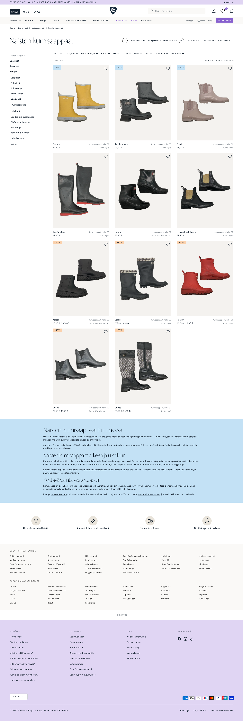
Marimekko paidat (207, 556)
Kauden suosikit (101, 20)
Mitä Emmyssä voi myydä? (22, 664)
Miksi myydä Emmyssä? (21, 653)
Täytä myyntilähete (19, 642)
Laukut (56, 20)
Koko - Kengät (88, 53)
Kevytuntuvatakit (17, 590)
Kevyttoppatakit (206, 586)
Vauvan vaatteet (55, 598)
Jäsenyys (189, 20)
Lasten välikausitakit (57, 590)
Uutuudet (119, 20)
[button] (232, 11)
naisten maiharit (70, 473)
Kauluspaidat (129, 598)
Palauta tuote (76, 642)
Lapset (37, 11)
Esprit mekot (91, 560)
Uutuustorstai (91, 586)
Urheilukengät (17, 138)
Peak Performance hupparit (135, 556)
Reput (50, 603)
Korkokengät (17, 93)
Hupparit (203, 594)
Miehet (27, 11)
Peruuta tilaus (76, 647)
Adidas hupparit (17, 556)
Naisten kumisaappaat (54, 28)
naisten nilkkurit (51, 473)
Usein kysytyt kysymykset (23, 680)
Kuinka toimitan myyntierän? (24, 674)
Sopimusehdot (77, 636)
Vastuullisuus (133, 653)
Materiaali (176, 53)
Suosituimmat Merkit (76, 20)
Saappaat (15, 77)
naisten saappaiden (94, 469)
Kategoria (70, 53)
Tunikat (88, 598)
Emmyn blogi (133, 647)
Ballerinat (15, 83)
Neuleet (164, 594)
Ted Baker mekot (130, 560)
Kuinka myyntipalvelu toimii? (24, 658)
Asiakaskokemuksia (136, 636)
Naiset (14, 11)
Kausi (136, 53)
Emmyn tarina (133, 642)
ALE (132, 20)
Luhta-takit (204, 560)
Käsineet (203, 590)
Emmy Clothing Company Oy (32, 710)
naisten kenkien (59, 494)
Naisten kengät (23, 28)
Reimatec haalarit (17, 572)
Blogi (210, 20)
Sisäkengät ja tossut (21, 122)
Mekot (12, 598)
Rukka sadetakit (55, 572)
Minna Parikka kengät (170, 564)
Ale (126, 53)
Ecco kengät (128, 564)
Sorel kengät (53, 568)
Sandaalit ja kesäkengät (22, 117)
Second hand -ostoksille (82, 653)
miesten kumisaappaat (149, 494)
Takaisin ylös (121, 615)
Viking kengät (129, 568)
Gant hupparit (54, 556)
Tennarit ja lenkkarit (20, 132)
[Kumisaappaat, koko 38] (205, 103)
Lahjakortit (90, 603)
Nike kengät (204, 564)
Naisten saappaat (37, 28)
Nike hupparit (91, 556)
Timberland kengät (93, 568)
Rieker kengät (16, 568)
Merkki (56, 53)
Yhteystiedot (133, 658)
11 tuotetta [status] (58, 60)
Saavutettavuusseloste (221, 710)
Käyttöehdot (200, 710)
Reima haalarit (205, 568)
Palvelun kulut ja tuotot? (22, 669)
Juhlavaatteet (54, 594)
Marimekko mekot (17, 560)
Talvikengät (16, 127)
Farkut (12, 594)
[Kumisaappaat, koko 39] (143, 103)
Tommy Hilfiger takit (57, 564)
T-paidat (127, 594)
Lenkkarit (127, 590)
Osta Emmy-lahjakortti (81, 669)
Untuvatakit (128, 586)
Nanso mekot (53, 560)
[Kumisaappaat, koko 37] (81, 103)
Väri (147, 53)
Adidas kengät (91, 564)
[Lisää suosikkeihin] (105, 68)
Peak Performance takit (20, 564)
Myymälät (201, 20)
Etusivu (12, 28)
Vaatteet (14, 20)
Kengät (43, 20)
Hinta (116, 53)
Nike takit (165, 560)
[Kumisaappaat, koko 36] (81, 190)
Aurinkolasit (204, 598)
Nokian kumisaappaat (171, 568)
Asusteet (29, 20)
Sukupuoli (160, 53)
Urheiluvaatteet (92, 594)
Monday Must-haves (57, 586)
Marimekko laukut (131, 572)
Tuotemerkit (146, 20)
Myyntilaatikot (17, 647)
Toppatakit (166, 586)
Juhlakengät (17, 88)
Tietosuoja (184, 710)
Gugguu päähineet (93, 572)
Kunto (104, 53)
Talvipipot (165, 590)
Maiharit (16, 111)
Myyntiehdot (16, 636)
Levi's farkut (166, 556)
